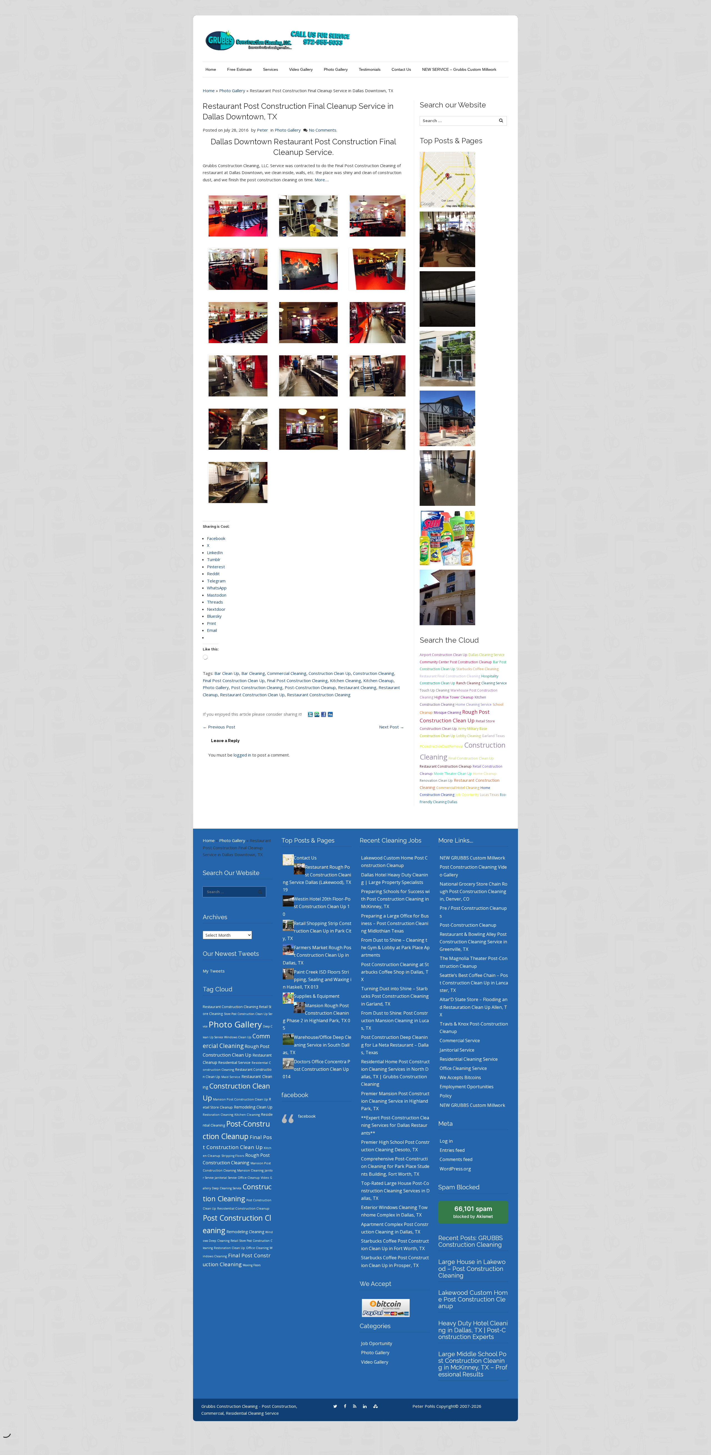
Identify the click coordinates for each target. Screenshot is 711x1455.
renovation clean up (436, 780)
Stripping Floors (232, 1156)
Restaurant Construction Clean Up (252, 694)
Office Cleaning (257, 1248)
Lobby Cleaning (468, 735)
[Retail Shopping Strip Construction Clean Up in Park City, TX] (447, 358)
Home (211, 69)
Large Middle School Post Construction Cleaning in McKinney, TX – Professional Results (472, 1364)
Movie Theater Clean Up (453, 773)
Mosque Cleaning (447, 712)
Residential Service (234, 1062)
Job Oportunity (467, 794)
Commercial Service (460, 1040)
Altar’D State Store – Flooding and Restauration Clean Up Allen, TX (473, 1006)
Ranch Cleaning (468, 683)
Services (270, 69)
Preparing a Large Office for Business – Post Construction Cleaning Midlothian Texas (395, 923)
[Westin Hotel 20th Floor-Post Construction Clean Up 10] (447, 298)
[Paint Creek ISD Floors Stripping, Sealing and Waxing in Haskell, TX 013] (447, 477)
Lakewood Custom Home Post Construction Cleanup (473, 1299)
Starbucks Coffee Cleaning (477, 669)
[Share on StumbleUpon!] (317, 714)
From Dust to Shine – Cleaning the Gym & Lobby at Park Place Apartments (395, 947)
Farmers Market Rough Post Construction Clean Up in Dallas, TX (317, 955)
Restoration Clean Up (229, 1248)
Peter (262, 130)
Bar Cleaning (253, 673)
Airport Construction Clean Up (443, 654)
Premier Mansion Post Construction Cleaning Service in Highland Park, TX (395, 1101)
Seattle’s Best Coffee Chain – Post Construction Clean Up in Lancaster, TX (474, 982)
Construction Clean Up (330, 673)
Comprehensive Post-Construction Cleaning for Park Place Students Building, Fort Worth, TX (395, 1166)
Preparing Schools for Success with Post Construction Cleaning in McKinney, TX (395, 898)
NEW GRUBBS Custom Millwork (472, 858)
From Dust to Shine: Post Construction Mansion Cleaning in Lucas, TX (395, 1020)
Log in (446, 1141)
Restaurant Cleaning (357, 687)
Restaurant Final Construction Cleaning (450, 676)
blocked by (473, 1212)
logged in (242, 755)
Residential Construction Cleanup (243, 1208)
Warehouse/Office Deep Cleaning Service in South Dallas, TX (317, 1044)
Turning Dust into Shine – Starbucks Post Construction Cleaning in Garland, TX (395, 996)
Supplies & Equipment (316, 996)
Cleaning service (494, 683)
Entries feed (452, 1150)
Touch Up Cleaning (434, 690)
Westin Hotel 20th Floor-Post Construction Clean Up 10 (317, 906)
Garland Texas (493, 735)
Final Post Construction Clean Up (234, 680)
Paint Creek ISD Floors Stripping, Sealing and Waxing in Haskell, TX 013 (317, 979)
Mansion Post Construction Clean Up (240, 1099)
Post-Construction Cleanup (310, 687)
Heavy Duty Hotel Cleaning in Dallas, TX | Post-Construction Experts (473, 1330)
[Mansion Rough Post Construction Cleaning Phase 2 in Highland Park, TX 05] (447, 597)
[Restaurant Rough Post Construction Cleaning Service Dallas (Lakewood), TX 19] (447, 239)
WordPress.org (455, 1169)
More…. (322, 179)
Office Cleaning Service (463, 1068)
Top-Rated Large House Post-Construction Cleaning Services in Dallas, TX (395, 1190)
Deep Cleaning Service (226, 1188)
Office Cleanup (249, 1178)
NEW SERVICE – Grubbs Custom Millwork (459, 69)
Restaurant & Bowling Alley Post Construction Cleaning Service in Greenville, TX (473, 941)
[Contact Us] (447, 179)
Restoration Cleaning (218, 1115)
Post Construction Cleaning (256, 687)
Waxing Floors (252, 1265)
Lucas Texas (489, 794)
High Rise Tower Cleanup (454, 697)
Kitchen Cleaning (345, 680)
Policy (446, 1096)
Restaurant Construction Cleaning (319, 694)
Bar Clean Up (226, 673)
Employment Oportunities (467, 1087)
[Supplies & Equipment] (447, 537)
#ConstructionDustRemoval (441, 746)
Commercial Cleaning (286, 673)
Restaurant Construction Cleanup (446, 766)
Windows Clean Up (237, 1037)
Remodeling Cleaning (245, 1231)
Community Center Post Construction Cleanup (456, 662)
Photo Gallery (336, 69)
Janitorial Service (226, 1178)
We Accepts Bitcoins (460, 1077)
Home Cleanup (485, 773)
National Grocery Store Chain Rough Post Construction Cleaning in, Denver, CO (473, 891)
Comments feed (456, 1159)
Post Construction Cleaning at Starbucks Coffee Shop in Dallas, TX (395, 971)
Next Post (391, 727)
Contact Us (401, 69)
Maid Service (230, 1077)
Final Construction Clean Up (471, 758)
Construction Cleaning (373, 673)
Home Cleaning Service (473, 704)
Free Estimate (239, 69)
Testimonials (369, 69)
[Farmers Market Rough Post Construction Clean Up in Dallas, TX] (447, 418)
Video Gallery (301, 69)
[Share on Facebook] (324, 714)
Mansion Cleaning (250, 1170)
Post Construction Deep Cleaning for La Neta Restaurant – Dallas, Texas (395, 1044)
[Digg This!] (330, 714)
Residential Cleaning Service (469, 1059)
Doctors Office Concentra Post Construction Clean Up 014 (316, 1069)
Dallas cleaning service (487, 654)
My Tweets (214, 971)
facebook (294, 1095)
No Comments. (323, 130)
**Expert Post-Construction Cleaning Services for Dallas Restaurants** (395, 1125)
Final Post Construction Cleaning (297, 680)
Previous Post (219, 727)
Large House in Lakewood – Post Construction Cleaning (471, 1268)
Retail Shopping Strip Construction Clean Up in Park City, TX (317, 930)
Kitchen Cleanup (378, 680)
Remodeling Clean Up (253, 1107)
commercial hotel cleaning (457, 787)
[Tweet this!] (310, 714)
